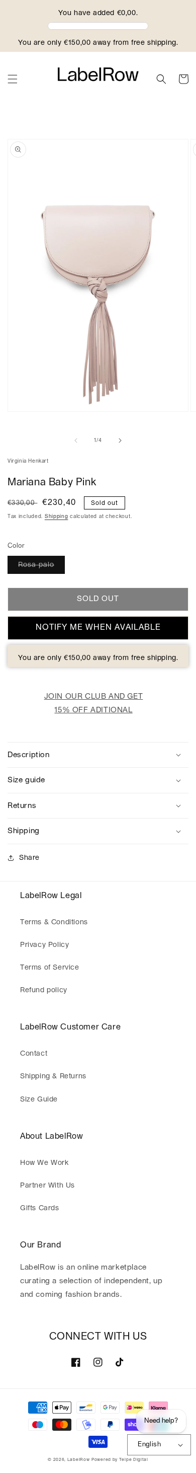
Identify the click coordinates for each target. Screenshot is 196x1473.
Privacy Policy (44, 944)
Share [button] (29, 857)
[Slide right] (120, 440)
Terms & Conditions (54, 922)
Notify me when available (98, 627)
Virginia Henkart (28, 461)
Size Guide (39, 1099)
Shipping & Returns (53, 1076)
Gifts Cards (39, 1208)
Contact (33, 1053)
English (149, 1444)
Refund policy (43, 990)
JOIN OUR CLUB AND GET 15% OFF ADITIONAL (93, 703)
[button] (13, 79)
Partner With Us (47, 1185)
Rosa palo (36, 564)
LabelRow (78, 1459)
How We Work (44, 1162)
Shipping (56, 516)
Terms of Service (49, 967)
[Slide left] (76, 440)
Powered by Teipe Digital (119, 1459)
